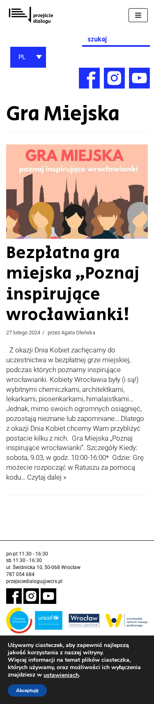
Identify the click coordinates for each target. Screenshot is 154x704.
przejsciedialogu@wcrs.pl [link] (34, 581)
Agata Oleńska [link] (78, 332)
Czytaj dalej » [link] (47, 477)
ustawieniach (61, 675)
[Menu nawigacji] (138, 15)
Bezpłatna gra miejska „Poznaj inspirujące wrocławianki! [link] (73, 283)
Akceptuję (27, 690)
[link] (30, 15)
